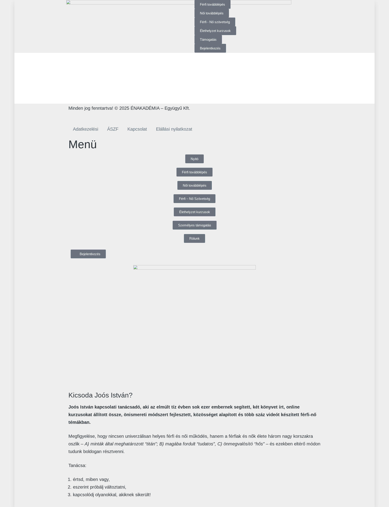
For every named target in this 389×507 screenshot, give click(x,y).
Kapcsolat (137, 129)
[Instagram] (86, 116)
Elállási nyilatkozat (174, 129)
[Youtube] (99, 116)
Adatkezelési (85, 129)
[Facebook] (74, 116)
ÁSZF (112, 129)
